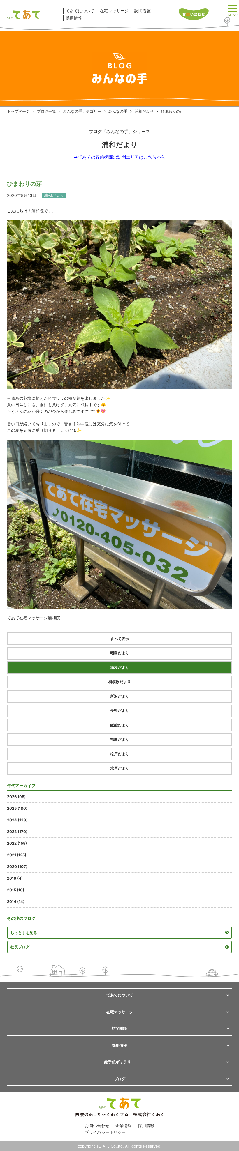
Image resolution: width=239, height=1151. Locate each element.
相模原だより (119, 681)
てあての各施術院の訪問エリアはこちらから (121, 157)
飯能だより (119, 725)
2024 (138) (17, 820)
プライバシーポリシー (105, 1132)
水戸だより (119, 768)
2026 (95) (16, 796)
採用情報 (74, 17)
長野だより (119, 710)
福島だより (119, 739)
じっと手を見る (23, 932)
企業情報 (123, 1125)
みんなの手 (117, 111)
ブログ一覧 (46, 111)
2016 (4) (15, 878)
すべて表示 (119, 638)
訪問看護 (142, 10)
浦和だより (144, 111)
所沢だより (119, 696)
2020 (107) (17, 866)
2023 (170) (17, 831)
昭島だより (119, 652)
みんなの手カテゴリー (82, 111)
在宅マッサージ (114, 10)
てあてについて (80, 10)
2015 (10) (15, 889)
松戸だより (119, 754)
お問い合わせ (97, 1125)
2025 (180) (17, 808)
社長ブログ (19, 947)
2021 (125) (16, 855)
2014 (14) (15, 901)
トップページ (18, 111)
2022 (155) (17, 843)
